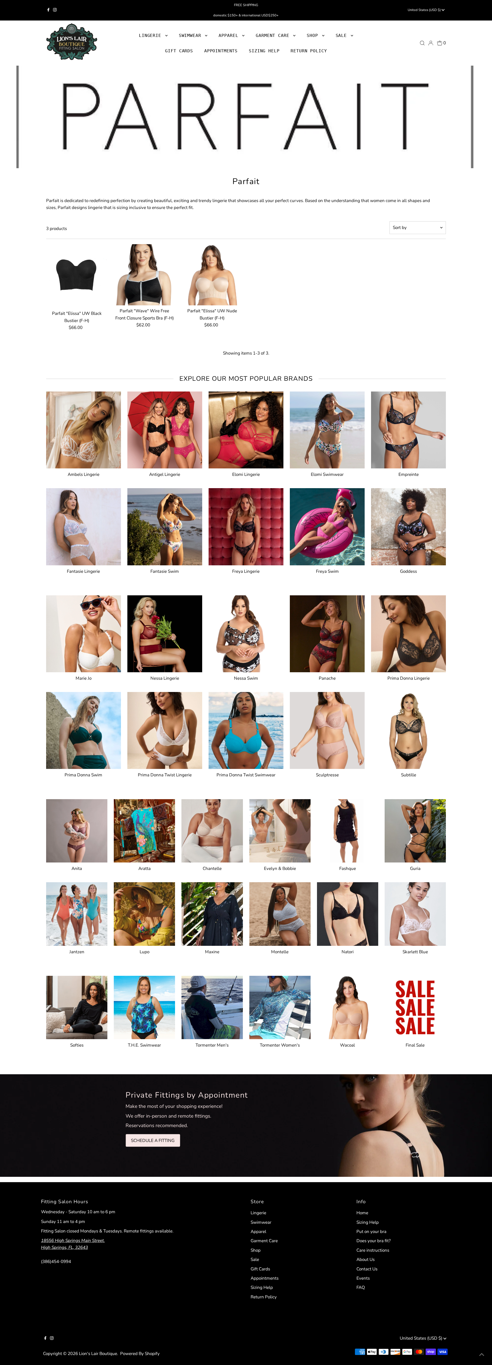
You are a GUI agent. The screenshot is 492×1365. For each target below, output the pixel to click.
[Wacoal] (347, 1006)
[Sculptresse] (327, 729)
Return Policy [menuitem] (309, 50)
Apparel (258, 1231)
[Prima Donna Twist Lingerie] (164, 729)
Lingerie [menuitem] (151, 35)
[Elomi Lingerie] (246, 429)
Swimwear (261, 1222)
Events (363, 1278)
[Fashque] (347, 829)
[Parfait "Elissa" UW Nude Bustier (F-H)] (212, 274)
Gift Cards (260, 1269)
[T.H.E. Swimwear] (144, 1006)
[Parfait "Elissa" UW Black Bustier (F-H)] (76, 274)
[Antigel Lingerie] (164, 429)
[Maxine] (212, 913)
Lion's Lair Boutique (98, 1354)
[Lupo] (144, 913)
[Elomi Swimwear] (327, 429)
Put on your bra (371, 1231)
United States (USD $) (425, 10)
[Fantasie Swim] (164, 525)
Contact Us (366, 1269)
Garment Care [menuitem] (274, 35)
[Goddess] (408, 525)
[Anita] (76, 829)
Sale (255, 1259)
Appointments (265, 1278)
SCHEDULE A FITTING (153, 1140)
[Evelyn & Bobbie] (280, 829)
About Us (365, 1259)
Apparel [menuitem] (230, 35)
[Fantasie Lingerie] (83, 525)
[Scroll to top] (482, 1355)
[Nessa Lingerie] (164, 632)
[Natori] (347, 913)
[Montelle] (280, 913)
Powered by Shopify (140, 1354)
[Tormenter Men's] (212, 1006)
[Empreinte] (408, 429)
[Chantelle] (212, 829)
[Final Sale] (415, 1006)
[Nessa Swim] (246, 632)
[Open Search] (422, 43)
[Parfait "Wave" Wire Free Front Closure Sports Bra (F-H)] (144, 274)
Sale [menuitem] (343, 35)
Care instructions (372, 1250)
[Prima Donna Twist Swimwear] (246, 729)
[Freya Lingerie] (246, 525)
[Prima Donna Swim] (83, 729)
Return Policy (264, 1297)
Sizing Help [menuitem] (264, 50)
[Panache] (327, 632)
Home (362, 1213)
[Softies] (76, 1006)
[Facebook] (48, 10)
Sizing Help (262, 1287)
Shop (314, 35)
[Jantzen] (76, 913)
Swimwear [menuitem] (191, 35)
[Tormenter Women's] (280, 1006)
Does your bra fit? (373, 1241)
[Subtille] (408, 729)
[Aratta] (144, 829)
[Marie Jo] (83, 632)
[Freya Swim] (327, 525)
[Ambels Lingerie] (83, 429)
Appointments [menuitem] (221, 50)
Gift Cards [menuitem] (179, 50)
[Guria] (415, 829)
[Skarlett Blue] (415, 913)
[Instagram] (55, 10)
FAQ (360, 1287)
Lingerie (258, 1213)
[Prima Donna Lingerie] (408, 632)
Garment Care (264, 1241)
